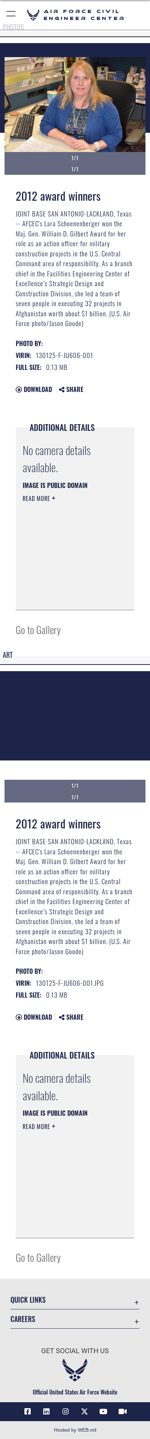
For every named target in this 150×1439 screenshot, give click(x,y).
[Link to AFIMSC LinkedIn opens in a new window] (46, 1411)
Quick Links (28, 1300)
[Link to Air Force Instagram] (65, 1411)
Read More (37, 498)
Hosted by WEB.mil (75, 1430)
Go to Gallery (38, 629)
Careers (22, 1319)
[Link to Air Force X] (84, 1411)
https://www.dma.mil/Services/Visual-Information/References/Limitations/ (65, 587)
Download (37, 389)
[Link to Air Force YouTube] (103, 1411)
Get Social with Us (75, 1351)
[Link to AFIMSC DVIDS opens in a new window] (122, 1411)
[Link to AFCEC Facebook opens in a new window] (27, 1411)
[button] (11, 15)
